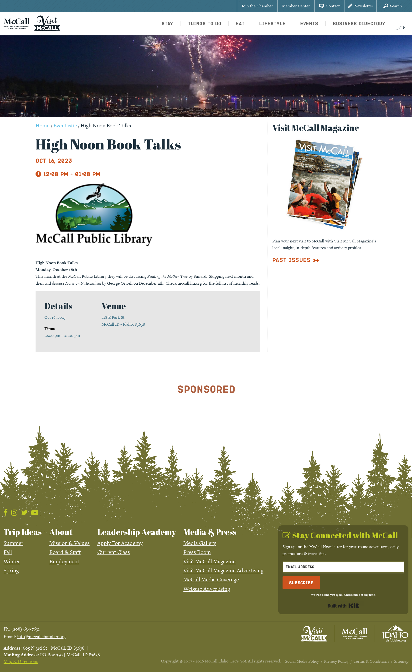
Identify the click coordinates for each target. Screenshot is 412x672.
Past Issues (291, 259)
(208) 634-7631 (25, 629)
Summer (13, 543)
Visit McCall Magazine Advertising (223, 570)
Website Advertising (206, 589)
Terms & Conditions (371, 661)
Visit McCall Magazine (209, 561)
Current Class (113, 552)
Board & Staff (65, 552)
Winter (12, 561)
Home (43, 125)
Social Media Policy (302, 661)
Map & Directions (21, 661)
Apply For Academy (120, 543)
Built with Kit (343, 605)
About (61, 531)
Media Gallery (199, 543)
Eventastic (65, 125)
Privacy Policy (336, 661)
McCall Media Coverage (211, 579)
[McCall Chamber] (17, 23)
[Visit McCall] (314, 633)
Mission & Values (69, 543)
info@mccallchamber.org (41, 636)
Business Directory (359, 23)
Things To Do (204, 23)
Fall (8, 552)
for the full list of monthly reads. (231, 283)
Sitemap (401, 661)
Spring (11, 570)
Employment (64, 561)
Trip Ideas (23, 531)
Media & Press (210, 531)
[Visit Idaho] (395, 633)
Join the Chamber (257, 6)
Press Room (197, 552)
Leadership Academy (136, 531)
